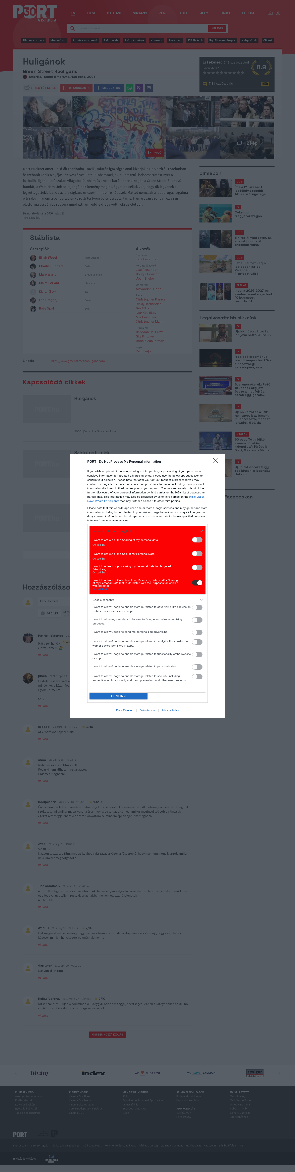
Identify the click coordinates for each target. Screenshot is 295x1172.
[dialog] (147, 586)
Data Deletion (124, 710)
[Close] (217, 462)
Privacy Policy (170, 710)
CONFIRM (118, 696)
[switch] (197, 539)
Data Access (147, 710)
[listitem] (147, 531)
